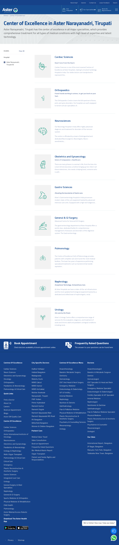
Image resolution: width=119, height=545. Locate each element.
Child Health (8, 505)
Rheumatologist (93, 428)
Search (115, 3)
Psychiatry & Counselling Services (73, 422)
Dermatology (65, 379)
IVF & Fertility (65, 392)
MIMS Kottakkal (38, 389)
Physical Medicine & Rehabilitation (17, 501)
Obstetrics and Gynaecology (70, 156)
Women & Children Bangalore (43, 426)
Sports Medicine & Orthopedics (16, 498)
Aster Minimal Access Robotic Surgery (15, 513)
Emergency (8, 464)
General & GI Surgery (66, 218)
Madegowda (36, 375)
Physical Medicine (94, 415)
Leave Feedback (104, 3)
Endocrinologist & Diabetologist (100, 391)
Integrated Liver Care (12, 478)
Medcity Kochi (37, 379)
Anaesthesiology (66, 368)
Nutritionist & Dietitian (96, 405)
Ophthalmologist (94, 408)
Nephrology (61, 282)
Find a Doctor (9, 399)
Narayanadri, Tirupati (40, 395)
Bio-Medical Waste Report (42, 450)
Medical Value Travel (39, 436)
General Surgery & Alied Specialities (13, 486)
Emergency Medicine (67, 385)
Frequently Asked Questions (43, 447)
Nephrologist (92, 401)
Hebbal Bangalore (38, 372)
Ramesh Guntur (38, 406)
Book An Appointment (106, 10)
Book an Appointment (12, 409)
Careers (83, 3)
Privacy (10, 540)
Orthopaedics (62, 90)
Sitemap (21, 540)
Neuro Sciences (10, 372)
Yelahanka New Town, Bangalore (100, 453)
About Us (7, 403)
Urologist (91, 431)
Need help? (74, 3)
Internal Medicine (66, 395)
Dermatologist (93, 379)
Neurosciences (63, 121)
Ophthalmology (66, 406)
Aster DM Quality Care (12, 416)
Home (6, 15)
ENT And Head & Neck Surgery (72, 382)
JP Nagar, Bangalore (95, 446)
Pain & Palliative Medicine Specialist (101, 412)
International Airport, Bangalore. (99, 443)
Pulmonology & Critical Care (14, 389)
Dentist (90, 375)
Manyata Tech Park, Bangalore (99, 449)
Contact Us (92, 3)
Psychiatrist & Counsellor (97, 424)
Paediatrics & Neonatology (14, 385)
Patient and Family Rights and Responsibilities (43, 458)
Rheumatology (65, 425)
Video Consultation (39, 440)
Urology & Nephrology (12, 450)
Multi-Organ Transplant (13, 454)
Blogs (6, 413)
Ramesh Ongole (38, 409)
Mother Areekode (38, 392)
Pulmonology (62, 248)
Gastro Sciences (63, 187)
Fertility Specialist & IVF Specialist (100, 395)
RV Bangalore (37, 419)
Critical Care (8, 461)
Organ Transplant (38, 453)
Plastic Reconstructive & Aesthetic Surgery (13, 469)
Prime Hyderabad (38, 402)
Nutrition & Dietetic (67, 402)
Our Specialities (88, 9)
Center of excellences (17, 15)
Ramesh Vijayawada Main (41, 412)
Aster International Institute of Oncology (16, 435)
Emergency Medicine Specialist (99, 388)
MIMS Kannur (37, 385)
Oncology (7, 379)
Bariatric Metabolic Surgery (70, 372)
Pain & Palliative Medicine (69, 409)
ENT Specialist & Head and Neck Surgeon (100, 383)
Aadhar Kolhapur (38, 368)
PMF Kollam (36, 399)
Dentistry (63, 375)
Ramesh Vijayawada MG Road (43, 416)
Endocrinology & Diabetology (71, 389)
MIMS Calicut (37, 382)
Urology (59, 310)
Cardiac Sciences (64, 57)
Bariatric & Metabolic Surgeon (99, 372)
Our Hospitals (69, 10)
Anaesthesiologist (94, 368)
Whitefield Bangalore (40, 422)
